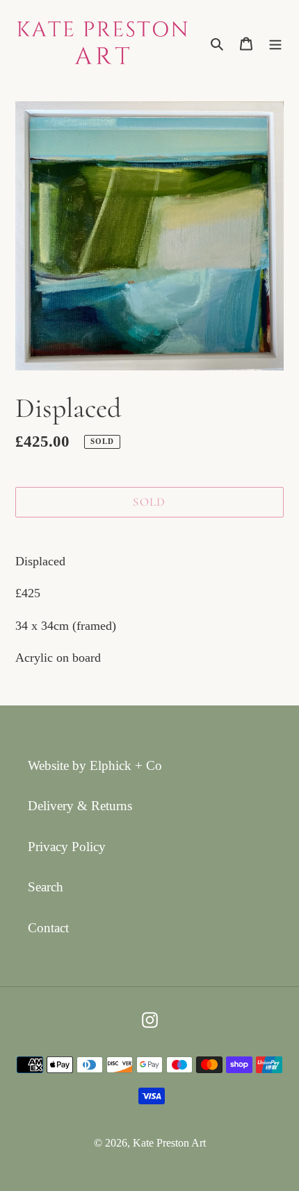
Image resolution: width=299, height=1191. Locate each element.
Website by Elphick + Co (95, 765)
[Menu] (275, 43)
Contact (48, 927)
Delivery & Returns (80, 805)
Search (45, 887)
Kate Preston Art (169, 1143)
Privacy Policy (67, 846)
